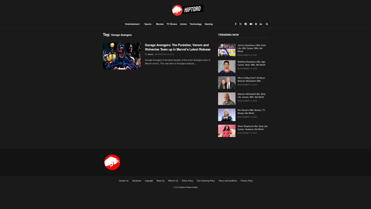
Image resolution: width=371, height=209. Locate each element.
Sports (147, 24)
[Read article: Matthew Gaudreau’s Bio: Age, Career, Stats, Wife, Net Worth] (226, 66)
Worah (150, 54)
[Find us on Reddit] (245, 24)
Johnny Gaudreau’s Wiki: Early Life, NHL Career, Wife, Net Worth (252, 48)
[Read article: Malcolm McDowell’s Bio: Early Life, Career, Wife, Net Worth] (226, 98)
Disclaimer (136, 180)
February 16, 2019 (165, 54)
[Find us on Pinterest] (256, 24)
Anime (183, 24)
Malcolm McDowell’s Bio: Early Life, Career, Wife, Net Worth (251, 95)
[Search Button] (267, 24)
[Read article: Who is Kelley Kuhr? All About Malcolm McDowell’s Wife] (226, 82)
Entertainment (132, 24)
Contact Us (124, 180)
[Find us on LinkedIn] (261, 24)
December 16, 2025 (248, 55)
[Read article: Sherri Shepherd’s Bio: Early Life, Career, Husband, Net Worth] (226, 131)
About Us (160, 180)
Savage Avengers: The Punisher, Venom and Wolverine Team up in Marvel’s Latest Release (177, 47)
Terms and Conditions (228, 180)
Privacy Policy (247, 180)
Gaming (209, 24)
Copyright (149, 180)
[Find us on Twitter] (240, 24)
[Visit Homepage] (185, 10)
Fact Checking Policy (206, 180)
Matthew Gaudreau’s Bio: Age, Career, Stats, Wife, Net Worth (252, 63)
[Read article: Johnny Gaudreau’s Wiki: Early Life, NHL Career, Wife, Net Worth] (226, 50)
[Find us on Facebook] (235, 24)
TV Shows (172, 24)
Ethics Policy (187, 180)
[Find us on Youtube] (251, 24)
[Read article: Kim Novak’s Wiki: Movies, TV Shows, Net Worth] (226, 115)
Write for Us (173, 180)
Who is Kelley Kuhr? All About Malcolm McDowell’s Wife (251, 79)
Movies (159, 24)
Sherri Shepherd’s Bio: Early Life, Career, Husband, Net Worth (253, 128)
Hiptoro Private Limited (188, 187)
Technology (196, 24)
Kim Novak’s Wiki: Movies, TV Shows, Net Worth (251, 112)
